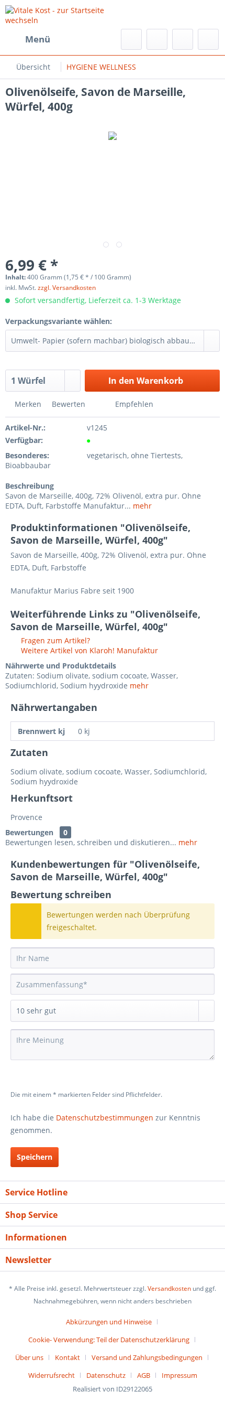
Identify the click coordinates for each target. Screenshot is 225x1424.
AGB (143, 1375)
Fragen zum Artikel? (54, 640)
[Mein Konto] (182, 39)
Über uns (29, 1357)
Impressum (179, 1375)
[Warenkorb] (208, 39)
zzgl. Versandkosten (67, 287)
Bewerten (68, 404)
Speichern (34, 1157)
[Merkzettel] (157, 39)
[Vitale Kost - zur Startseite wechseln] (59, 14)
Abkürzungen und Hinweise (109, 1321)
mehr (141, 506)
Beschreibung (29, 486)
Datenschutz (106, 1375)
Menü (37, 39)
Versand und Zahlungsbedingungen (147, 1357)
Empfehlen (133, 404)
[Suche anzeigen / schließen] (131, 39)
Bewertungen (29, 832)
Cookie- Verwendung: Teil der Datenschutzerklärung (108, 1339)
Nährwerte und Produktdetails (60, 666)
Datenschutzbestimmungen (104, 1118)
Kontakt (67, 1357)
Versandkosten (169, 1288)
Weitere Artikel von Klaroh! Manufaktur (88, 650)
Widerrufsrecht (51, 1375)
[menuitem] (27, 39)
